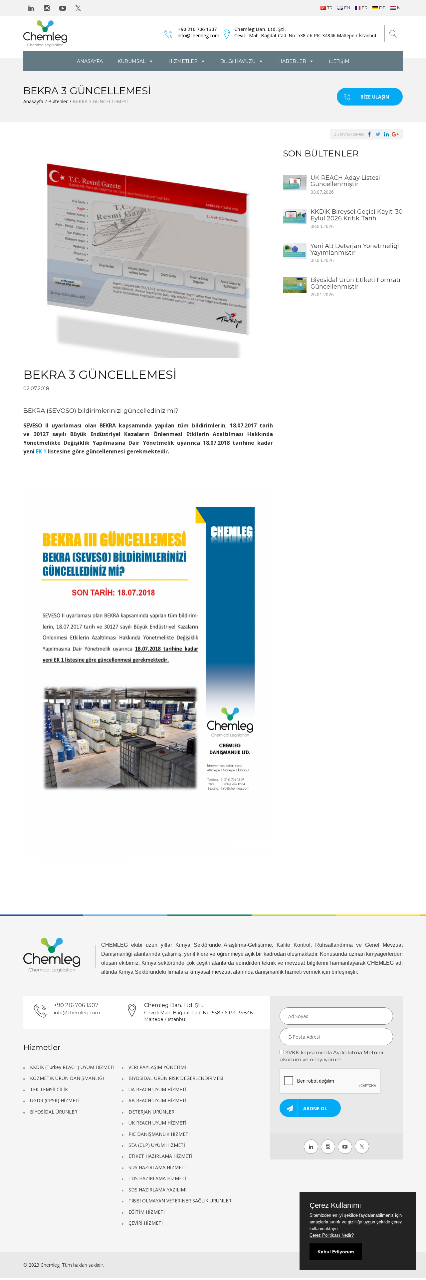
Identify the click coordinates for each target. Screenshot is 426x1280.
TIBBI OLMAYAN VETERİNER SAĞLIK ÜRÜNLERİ (180, 1200)
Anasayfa (90, 61)
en (347, 7)
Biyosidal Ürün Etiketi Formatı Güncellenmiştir (355, 283)
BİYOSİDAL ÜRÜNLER (53, 1112)
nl (400, 7)
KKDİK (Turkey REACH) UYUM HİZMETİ (72, 1067)
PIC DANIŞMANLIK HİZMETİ (159, 1134)
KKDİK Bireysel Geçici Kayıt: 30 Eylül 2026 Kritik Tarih (357, 215)
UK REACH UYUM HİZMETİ (157, 1123)
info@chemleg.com (198, 35)
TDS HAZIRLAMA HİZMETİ (157, 1178)
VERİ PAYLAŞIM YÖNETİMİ (157, 1067)
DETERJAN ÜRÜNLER (151, 1112)
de (382, 7)
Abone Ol (315, 1108)
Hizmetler (183, 61)
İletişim (339, 61)
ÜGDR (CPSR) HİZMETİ (55, 1100)
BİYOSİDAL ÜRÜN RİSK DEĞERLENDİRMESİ (175, 1078)
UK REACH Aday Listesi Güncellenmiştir (345, 181)
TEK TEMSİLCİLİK (49, 1089)
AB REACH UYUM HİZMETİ (157, 1100)
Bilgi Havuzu (238, 61)
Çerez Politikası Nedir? (332, 1235)
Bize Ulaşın (374, 97)
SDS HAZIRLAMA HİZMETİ (157, 1167)
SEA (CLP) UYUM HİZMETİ (156, 1145)
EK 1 (41, 451)
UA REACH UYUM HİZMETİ (157, 1089)
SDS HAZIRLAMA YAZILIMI (157, 1189)
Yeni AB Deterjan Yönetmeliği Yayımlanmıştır (355, 249)
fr (364, 7)
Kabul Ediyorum (336, 1251)
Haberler (293, 61)
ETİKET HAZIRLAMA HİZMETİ (160, 1156)
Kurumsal (132, 61)
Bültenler (58, 101)
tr (329, 7)
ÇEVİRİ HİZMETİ (145, 1223)
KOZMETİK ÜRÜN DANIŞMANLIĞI (67, 1078)
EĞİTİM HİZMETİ (146, 1212)
